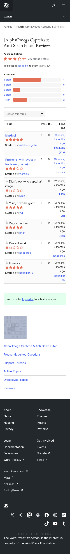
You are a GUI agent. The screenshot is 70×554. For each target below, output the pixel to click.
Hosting (9, 422)
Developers (11, 453)
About (7, 410)
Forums (8, 16)
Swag (42, 459)
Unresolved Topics (16, 380)
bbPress (11, 484)
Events (41, 447)
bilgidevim (11, 135)
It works (14, 263)
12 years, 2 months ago (59, 185)
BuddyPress (13, 490)
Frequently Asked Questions (22, 354)
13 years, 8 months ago (59, 267)
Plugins (41, 422)
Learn (7, 440)
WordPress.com (16, 471)
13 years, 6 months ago (59, 246)
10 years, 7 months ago (59, 163)
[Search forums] (41, 114)
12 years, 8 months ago (59, 206)
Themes (42, 416)
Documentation (14, 447)
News (7, 416)
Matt (9, 477)
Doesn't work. (18, 243)
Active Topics (13, 371)
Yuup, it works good (22, 203)
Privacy (8, 429)
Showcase (44, 410)
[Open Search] (53, 5)
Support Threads (15, 363)
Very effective (18, 223)
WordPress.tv (14, 459)
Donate (43, 453)
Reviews (9, 388)
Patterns (42, 429)
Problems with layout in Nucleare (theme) (20, 162)
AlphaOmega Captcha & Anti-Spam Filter (30, 346)
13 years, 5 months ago (59, 226)
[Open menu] (64, 5)
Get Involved (45, 440)
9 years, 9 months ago (59, 139)
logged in (23, 65)
